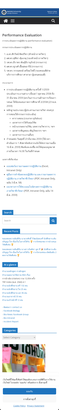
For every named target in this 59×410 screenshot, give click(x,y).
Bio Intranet (9, 318)
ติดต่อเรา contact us (13, 307)
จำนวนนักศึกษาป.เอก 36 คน (14, 292)
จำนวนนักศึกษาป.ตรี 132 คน (15, 285)
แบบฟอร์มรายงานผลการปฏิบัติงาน (24, 166)
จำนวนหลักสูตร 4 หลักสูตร (14, 271)
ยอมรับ (29, 391)
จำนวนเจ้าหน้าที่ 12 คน (12, 300)
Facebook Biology (12, 310)
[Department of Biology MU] (5, 20)
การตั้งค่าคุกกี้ (29, 399)
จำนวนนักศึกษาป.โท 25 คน (14, 289)
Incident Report (11, 321)
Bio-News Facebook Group (16, 314)
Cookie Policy (19, 405)
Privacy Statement (35, 405)
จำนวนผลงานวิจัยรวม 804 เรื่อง (16, 275)
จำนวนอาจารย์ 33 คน (12, 296)
